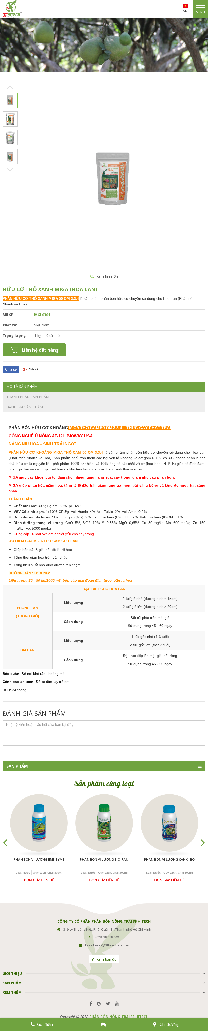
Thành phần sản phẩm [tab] (27, 396)
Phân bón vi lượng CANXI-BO (169, 859)
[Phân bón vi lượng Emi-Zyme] (39, 823)
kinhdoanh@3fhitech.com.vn (107, 945)
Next (10, 169)
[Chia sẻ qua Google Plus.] (31, 369)
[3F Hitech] (12, 8)
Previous (10, 87)
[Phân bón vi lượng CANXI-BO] (169, 823)
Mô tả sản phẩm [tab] (22, 386)
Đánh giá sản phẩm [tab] (24, 407)
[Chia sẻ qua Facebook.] (11, 369)
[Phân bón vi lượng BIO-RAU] (104, 823)
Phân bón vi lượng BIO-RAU (104, 859)
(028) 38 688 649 (107, 937)
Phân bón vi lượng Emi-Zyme (38, 859)
